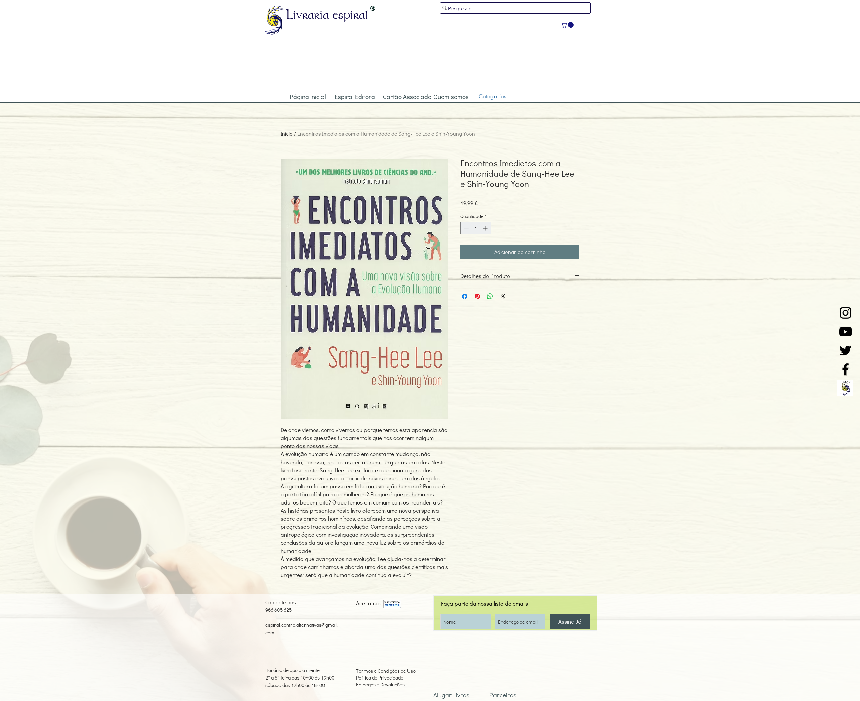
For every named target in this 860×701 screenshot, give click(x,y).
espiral (350, 14)
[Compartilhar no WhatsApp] (490, 296)
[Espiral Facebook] (845, 369)
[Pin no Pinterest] (477, 296)
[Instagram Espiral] (845, 313)
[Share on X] (503, 296)
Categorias (492, 96)
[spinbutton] (476, 228)
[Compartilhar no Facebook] (465, 296)
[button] (568, 25)
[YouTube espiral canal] (845, 332)
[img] (392, 604)
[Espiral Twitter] (845, 350)
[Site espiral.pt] (845, 388)
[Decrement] (465, 228)
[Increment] (486, 228)
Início (287, 133)
